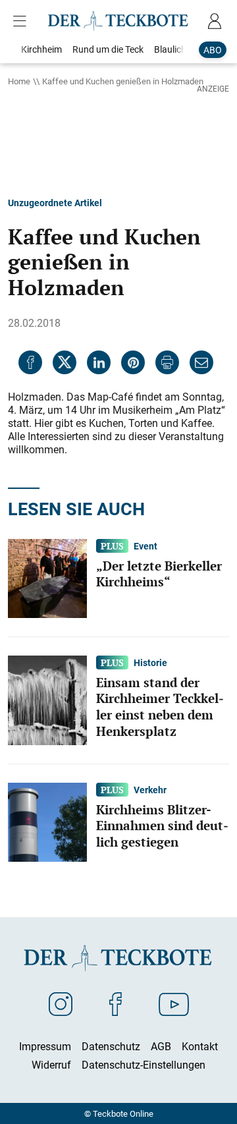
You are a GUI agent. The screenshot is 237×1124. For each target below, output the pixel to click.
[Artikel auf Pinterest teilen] (133, 362)
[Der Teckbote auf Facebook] (115, 1003)
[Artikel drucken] (167, 362)
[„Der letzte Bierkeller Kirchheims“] (47, 577)
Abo (212, 49)
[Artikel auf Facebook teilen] (30, 362)
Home (19, 81)
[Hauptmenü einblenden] (22, 21)
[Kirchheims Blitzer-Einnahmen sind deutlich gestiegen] (47, 821)
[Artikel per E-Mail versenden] (201, 362)
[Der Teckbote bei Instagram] (60, 1003)
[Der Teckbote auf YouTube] (174, 1003)
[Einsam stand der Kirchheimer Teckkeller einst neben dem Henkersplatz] (47, 699)
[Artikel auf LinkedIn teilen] (99, 362)
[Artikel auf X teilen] (64, 362)
